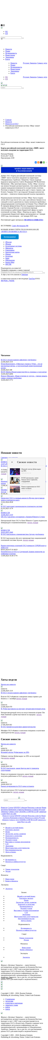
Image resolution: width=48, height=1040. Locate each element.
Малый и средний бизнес (14, 828)
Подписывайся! (10, 237)
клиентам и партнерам (14, 1003)
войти (7, 1007)
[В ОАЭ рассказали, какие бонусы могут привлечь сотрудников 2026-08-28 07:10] (15, 483)
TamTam (32, 279)
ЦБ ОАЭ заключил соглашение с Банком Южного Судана (23, 517)
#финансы (9, 248)
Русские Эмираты (30, 63)
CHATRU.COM (25, 812)
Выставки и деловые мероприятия (17, 842)
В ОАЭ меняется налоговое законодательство (18, 727)
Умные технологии (12, 869)
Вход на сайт (11, 814)
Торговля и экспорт (12, 830)
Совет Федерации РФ (20, 226)
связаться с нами (11, 1005)
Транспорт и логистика (13, 836)
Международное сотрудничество (17, 848)
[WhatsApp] (43, 162)
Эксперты (9, 889)
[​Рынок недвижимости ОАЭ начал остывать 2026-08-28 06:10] (15, 492)
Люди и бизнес (10, 852)
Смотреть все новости (9, 457)
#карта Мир (9, 262)
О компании (10, 999)
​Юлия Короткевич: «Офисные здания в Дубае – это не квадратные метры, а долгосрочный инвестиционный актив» (21, 366)
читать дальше (32, 523)
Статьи (10, 808)
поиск (7, 1009)
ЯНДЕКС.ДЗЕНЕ (7, 281)
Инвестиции (10, 55)
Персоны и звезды (34, 808)
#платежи (9, 256)
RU (6, 32)
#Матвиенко (10, 260)
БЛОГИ (17, 808)
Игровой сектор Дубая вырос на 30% (15, 752)
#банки (8, 254)
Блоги (7, 59)
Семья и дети (42, 63)
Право (7, 51)
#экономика (9, 250)
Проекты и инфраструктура (15, 862)
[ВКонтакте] (35, 162)
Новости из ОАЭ (11, 124)
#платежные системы (13, 246)
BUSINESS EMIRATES (33, 220)
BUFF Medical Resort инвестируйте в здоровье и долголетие (24, 372)
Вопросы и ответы (31, 810)
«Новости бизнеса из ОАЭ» (14, 232)
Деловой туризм (11, 840)
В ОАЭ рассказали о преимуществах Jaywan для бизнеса (22, 534)
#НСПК (8, 264)
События (23, 808)
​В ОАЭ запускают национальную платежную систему (21, 506)
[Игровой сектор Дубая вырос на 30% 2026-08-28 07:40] (15, 474)
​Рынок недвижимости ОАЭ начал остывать (17, 786)
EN (6, 34)
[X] (41, 162)
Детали (7, 871)
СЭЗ (6, 844)
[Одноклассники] (38, 162)
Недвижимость (11, 53)
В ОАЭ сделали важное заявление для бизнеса (18, 360)
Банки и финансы (11, 881)
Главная (8, 120)
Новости (8, 49)
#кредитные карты (12, 252)
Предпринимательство (13, 850)
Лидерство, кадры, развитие (15, 834)
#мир (7, 258)
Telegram (24, 275)
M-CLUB (34, 812)
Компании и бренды (16, 810)
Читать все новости (8, 684)
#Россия (8, 242)
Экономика (9, 57)
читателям (9, 1001)
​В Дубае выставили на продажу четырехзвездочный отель (23, 709)
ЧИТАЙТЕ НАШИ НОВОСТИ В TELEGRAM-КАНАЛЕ (24, 170)
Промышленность (12, 838)
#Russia (8, 244)
